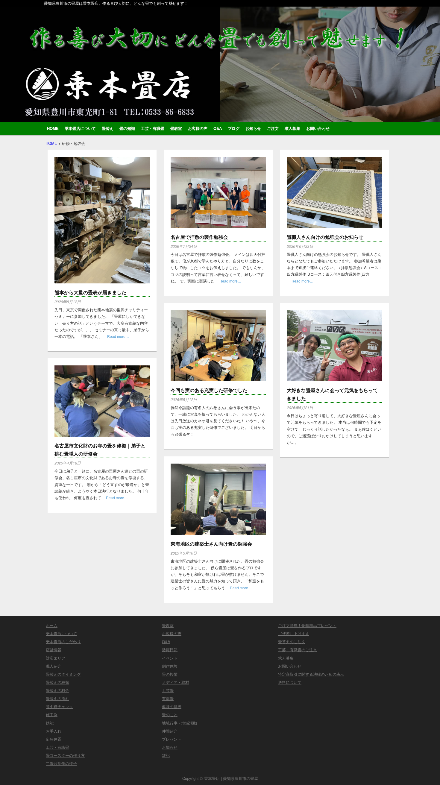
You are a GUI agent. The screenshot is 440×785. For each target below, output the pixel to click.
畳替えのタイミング (63, 674)
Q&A (217, 128)
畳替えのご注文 (291, 641)
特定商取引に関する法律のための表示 (311, 674)
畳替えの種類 (57, 682)
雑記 (166, 755)
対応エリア (55, 658)
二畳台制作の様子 (61, 763)
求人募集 (292, 128)
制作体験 (169, 666)
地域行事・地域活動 (179, 723)
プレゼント (171, 739)
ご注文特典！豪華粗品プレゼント (307, 625)
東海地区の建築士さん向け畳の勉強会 (211, 543)
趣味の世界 (171, 706)
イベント (169, 658)
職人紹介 (53, 666)
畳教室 (176, 128)
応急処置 (53, 739)
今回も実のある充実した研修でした (209, 390)
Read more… (118, 336)
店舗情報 (53, 649)
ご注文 (273, 128)
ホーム (51, 625)
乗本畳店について (80, 128)
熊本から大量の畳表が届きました (90, 292)
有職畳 (168, 698)
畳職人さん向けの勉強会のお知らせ (325, 236)
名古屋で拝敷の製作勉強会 (199, 236)
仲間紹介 (169, 731)
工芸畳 (168, 690)
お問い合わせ (318, 128)
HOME (53, 128)
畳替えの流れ (57, 698)
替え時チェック (59, 706)
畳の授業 (169, 674)
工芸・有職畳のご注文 (297, 649)
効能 (50, 723)
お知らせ (253, 128)
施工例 (51, 714)
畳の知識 (127, 128)
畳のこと (169, 714)
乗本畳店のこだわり (63, 641)
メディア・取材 (175, 682)
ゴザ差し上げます (293, 633)
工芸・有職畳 (152, 128)
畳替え (107, 128)
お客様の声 (197, 128)
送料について (289, 682)
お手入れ (53, 731)
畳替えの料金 (57, 690)
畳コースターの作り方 (65, 755)
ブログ (233, 128)
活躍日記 (169, 649)
